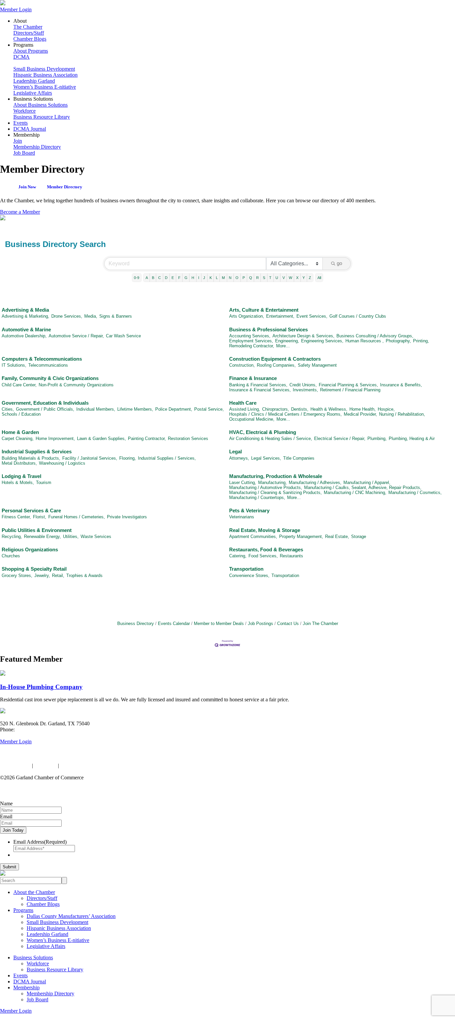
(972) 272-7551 (32, 729)
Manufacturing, (272, 482)
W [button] (290, 278)
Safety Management (317, 365)
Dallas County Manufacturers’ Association (71, 916)
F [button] (179, 278)
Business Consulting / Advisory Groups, (374, 335)
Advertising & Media (25, 310)
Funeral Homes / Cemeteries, (76, 516)
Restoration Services (188, 438)
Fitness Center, (16, 516)
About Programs (30, 51)
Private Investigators (127, 516)
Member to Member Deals (219, 623)
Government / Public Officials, (45, 409)
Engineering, (287, 340)
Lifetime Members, (135, 409)
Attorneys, (239, 458)
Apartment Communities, (253, 536)
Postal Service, (209, 409)
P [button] (243, 278)
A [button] (147, 278)
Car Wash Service (123, 335)
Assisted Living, (244, 409)
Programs (23, 910)
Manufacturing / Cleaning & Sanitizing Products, (275, 492)
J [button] (204, 278)
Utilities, (71, 536)
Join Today (13, 830)
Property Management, (301, 536)
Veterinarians (241, 516)
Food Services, (263, 555)
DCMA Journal (29, 129)
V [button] (283, 278)
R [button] (257, 278)
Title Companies (298, 458)
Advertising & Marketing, (25, 316)
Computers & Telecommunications (42, 359)
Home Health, (362, 409)
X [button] (297, 278)
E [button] (173, 278)
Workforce (24, 111)
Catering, (237, 555)
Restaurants (291, 555)
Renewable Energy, (42, 536)
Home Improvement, (55, 438)
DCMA (21, 57)
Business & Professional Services (268, 329)
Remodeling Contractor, (251, 345)
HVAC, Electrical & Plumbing (262, 432)
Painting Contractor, (147, 438)
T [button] (270, 278)
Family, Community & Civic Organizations (50, 378)
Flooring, (127, 458)
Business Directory (135, 623)
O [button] (236, 278)
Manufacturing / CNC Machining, (355, 492)
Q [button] (250, 278)
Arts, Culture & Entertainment (263, 310)
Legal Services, (266, 458)
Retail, (58, 575)
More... (283, 345)
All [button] (319, 278)
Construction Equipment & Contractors (275, 359)
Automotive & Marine (26, 329)
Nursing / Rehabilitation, (402, 414)
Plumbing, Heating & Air (412, 438)
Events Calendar (174, 623)
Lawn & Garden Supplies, (101, 438)
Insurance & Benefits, (401, 384)
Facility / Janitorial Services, (89, 458)
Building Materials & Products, (31, 458)
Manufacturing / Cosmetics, (415, 492)
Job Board (24, 153)
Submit (9, 866)
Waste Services (96, 536)
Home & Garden (20, 432)
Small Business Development (44, 69)
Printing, (421, 340)
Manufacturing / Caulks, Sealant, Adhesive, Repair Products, (362, 487)
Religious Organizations (30, 549)
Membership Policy (80, 765)
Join (17, 141)
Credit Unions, (303, 384)
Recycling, (12, 536)
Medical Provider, (360, 414)
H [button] (193, 278)
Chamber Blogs (29, 39)
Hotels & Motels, (18, 482)
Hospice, (386, 409)
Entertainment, (280, 316)
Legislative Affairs (32, 93)
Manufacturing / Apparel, (366, 482)
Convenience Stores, (249, 575)
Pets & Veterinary (249, 510)
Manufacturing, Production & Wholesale (275, 476)
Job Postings (260, 623)
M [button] (223, 278)
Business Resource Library (41, 117)
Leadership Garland (34, 81)
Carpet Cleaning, (18, 438)
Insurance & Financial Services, (260, 389)
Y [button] (303, 278)
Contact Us (288, 623)
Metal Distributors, (19, 463)
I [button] (198, 278)
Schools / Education (21, 414)
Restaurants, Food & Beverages (266, 549)
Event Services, (311, 316)
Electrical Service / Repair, (339, 438)
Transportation (246, 569)
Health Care (242, 403)
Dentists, (299, 409)
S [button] (264, 278)
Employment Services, (251, 340)
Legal (235, 451)
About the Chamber (34, 892)
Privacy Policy (15, 765)
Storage (358, 536)
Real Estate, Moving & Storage (264, 530)
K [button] (211, 278)
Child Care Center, (19, 384)
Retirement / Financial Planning (350, 389)
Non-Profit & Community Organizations (76, 384)
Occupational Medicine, (251, 419)
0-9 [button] (136, 278)
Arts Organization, (246, 316)
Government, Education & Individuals (45, 403)
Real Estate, (337, 536)
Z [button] (310, 278)
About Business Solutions (40, 105)
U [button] (276, 278)
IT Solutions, (14, 365)
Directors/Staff (28, 33)
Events (20, 123)
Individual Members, (95, 409)
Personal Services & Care (31, 510)
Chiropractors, (275, 409)
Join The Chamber (320, 623)
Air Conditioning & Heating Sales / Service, (270, 438)
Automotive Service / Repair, (76, 335)
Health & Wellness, (328, 409)
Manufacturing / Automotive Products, (265, 487)
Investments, (305, 389)
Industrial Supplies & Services (37, 451)
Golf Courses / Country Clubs (357, 316)
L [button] (217, 278)
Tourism (43, 482)
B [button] (153, 278)
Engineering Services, (322, 340)
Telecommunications (48, 365)
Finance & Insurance (253, 378)
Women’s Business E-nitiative (44, 87)
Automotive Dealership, (24, 335)
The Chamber (27, 27)
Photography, (398, 340)
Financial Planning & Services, (348, 384)
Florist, (39, 516)
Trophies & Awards (84, 575)
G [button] (186, 278)
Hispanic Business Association (45, 75)
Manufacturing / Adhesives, (315, 482)
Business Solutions (33, 957)
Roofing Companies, (276, 365)
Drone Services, (66, 316)
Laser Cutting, (242, 482)
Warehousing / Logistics (62, 463)
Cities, (8, 409)
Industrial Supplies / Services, (167, 458)
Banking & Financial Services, (258, 384)
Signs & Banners (115, 316)
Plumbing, (377, 438)
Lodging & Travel (21, 476)
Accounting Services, (249, 335)
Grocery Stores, (17, 575)
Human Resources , (364, 340)
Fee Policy (45, 765)
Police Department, (173, 409)
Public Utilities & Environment (37, 530)
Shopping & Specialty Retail (34, 569)
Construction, (242, 365)
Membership (26, 987)
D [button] (166, 278)
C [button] (159, 278)
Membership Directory (37, 147)
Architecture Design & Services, (303, 335)
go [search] (339, 263)
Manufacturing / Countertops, (257, 497)
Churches (11, 555)
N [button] (230, 278)
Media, (90, 316)
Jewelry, (42, 575)
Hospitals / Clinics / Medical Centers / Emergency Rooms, (285, 414)
